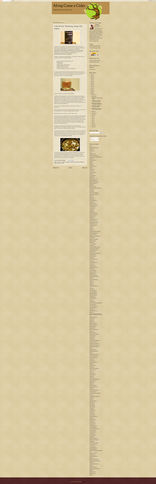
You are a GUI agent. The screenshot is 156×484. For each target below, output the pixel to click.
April (93, 121)
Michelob (91, 320)
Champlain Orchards (93, 205)
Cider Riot (91, 209)
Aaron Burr (91, 150)
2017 (92, 86)
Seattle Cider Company (94, 368)
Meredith (97, 24)
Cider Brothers (92, 206)
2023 (92, 76)
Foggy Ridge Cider (93, 267)
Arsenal (91, 164)
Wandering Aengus (93, 449)
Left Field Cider (92, 304)
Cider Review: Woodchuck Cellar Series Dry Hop (96, 101)
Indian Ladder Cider (93, 285)
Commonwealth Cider (93, 222)
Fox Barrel (91, 268)
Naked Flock (92, 328)
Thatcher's (91, 421)
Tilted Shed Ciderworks (94, 428)
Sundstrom (91, 411)
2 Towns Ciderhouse (93, 147)
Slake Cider (92, 382)
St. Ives (91, 394)
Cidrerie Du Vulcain (93, 214)
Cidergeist (91, 211)
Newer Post (56, 167)
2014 (92, 91)
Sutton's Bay (92, 414)
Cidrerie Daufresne (93, 212)
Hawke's (91, 281)
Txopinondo (92, 436)
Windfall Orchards (93, 467)
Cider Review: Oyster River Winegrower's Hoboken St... (97, 104)
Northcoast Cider (92, 332)
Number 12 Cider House (94, 334)
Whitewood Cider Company (94, 460)
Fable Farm (92, 257)
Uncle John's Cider (93, 438)
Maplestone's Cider (93, 317)
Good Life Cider (92, 270)
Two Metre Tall (92, 435)
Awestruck (91, 169)
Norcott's (91, 331)
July (92, 116)
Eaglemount (92, 245)
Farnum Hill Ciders (93, 262)
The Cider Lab (92, 422)
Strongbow (91, 408)
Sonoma (91, 388)
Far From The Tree (93, 259)
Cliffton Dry (92, 217)
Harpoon (91, 278)
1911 (90, 146)
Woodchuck (92, 471)
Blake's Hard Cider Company (95, 188)
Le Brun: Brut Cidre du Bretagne (95, 302)
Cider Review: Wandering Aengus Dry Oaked (96, 106)
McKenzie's (92, 318)
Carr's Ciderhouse (93, 200)
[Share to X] (70, 160)
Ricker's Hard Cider (93, 357)
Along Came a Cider (69, 5)
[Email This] (68, 160)
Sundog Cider (92, 410)
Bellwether (91, 177)
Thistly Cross (92, 424)
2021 (92, 79)
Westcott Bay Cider (93, 456)
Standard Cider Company (94, 396)
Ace (90, 152)
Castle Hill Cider (92, 203)
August (93, 114)
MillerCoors (92, 321)
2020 (92, 81)
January (93, 126)
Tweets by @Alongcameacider (95, 47)
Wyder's (91, 474)
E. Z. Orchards (92, 243)
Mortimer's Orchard (93, 324)
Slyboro (91, 383)
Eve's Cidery (92, 256)
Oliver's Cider (92, 335)
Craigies (91, 226)
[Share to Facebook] (72, 160)
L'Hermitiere (92, 301)
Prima (91, 348)
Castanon (91, 202)
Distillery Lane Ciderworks (94, 236)
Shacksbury (92, 373)
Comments (93, 140)
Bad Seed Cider (92, 172)
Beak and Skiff (92, 175)
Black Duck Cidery (93, 183)
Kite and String (92, 298)
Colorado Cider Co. (93, 219)
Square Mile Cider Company (94, 393)
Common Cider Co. (93, 220)
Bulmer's (91, 195)
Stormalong (92, 405)
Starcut (91, 399)
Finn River (91, 264)
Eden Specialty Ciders (93, 248)
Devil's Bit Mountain (93, 233)
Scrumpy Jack (92, 365)
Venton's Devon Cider (93, 442)
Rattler (91, 352)
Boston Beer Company (94, 194)
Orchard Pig (92, 337)
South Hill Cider (92, 391)
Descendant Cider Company (94, 231)
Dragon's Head (92, 240)
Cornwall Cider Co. (93, 223)
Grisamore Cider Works (94, 276)
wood (63, 163)
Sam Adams (92, 360)
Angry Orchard (92, 160)
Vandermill (91, 441)
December (94, 94)
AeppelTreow (92, 153)
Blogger (83, 481)
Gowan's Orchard (93, 271)
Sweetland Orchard (93, 416)
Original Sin (92, 338)
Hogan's (91, 284)
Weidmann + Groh (93, 453)
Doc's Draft (91, 237)
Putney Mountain (93, 349)
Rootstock (91, 359)
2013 (92, 93)
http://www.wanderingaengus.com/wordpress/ (63, 54)
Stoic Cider (91, 404)
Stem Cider (92, 402)
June (93, 118)
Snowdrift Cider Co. (93, 387)
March (93, 123)
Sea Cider (91, 366)
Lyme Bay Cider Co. (93, 310)
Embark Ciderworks (93, 250)
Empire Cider (92, 251)
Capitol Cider (92, 198)
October (93, 111)
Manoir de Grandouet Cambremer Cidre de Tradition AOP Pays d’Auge (96, 314)
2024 (92, 74)
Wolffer (91, 470)
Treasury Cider (92, 430)
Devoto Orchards (93, 234)
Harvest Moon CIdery (93, 279)
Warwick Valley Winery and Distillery (96, 450)
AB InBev (91, 149)
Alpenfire (91, 158)
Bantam (91, 174)
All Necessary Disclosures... (95, 62)
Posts (92, 138)
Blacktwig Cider (92, 186)
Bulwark (91, 197)
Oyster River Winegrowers (94, 340)
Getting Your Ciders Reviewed (95, 60)
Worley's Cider (92, 473)
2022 (92, 78)
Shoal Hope (92, 377)
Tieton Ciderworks (93, 427)
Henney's (91, 282)
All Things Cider (92, 69)
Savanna (91, 363)
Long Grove (92, 309)
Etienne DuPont (92, 254)
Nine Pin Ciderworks (93, 329)
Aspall (91, 167)
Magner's (91, 312)
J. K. (90, 287)
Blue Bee (91, 189)
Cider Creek (92, 208)
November (94, 96)
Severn (91, 371)
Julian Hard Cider (93, 295)
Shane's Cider (92, 374)
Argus (91, 163)
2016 (92, 88)
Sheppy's (91, 376)
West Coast (59, 163)
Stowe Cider (92, 407)
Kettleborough (92, 296)
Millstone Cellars (92, 323)
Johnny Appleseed (93, 293)
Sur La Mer (91, 413)
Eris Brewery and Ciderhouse (95, 253)
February (93, 125)
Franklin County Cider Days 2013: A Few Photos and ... (97, 109)
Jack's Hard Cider (93, 290)
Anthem (91, 161)
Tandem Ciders (92, 419)
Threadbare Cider (93, 425)
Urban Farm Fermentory (94, 439)
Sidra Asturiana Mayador (94, 379)
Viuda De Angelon (93, 447)
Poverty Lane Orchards (94, 346)
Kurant (91, 299)
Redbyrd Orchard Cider (94, 354)
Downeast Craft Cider (93, 239)
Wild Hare (91, 462)
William (91, 465)
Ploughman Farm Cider (94, 343)
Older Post (84, 167)
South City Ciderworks (93, 390)
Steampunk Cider (93, 400)
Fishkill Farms (92, 265)
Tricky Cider (92, 433)
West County (92, 454)
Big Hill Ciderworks (93, 180)
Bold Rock (91, 191)
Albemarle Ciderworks (93, 155)
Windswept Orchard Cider (94, 468)
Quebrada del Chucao (93, 351)
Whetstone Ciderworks (94, 459)
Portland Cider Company (94, 345)
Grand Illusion (92, 273)
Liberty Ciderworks (93, 307)
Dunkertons (92, 242)
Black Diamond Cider (93, 181)
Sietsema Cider (92, 380)
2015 (92, 90)
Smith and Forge (92, 385)
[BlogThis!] (69, 160)
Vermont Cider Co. (93, 444)
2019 (92, 83)
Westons (91, 457)
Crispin (91, 228)
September (94, 113)
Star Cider (91, 397)
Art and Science (92, 166)
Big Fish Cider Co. (93, 178)
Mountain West (92, 326)
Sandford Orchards (93, 362)
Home (70, 167)
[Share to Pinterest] (73, 160)
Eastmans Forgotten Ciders (94, 247)
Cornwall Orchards (93, 225)
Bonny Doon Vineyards (94, 192)
